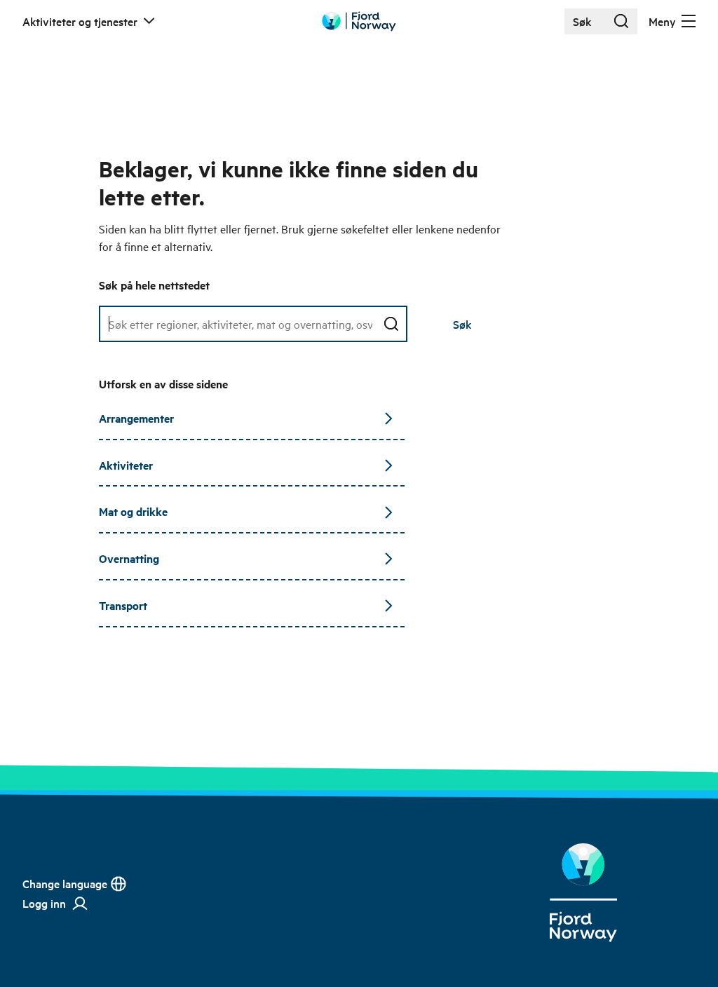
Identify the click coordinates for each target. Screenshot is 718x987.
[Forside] (583, 892)
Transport (123, 605)
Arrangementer (136, 418)
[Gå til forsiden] (359, 21)
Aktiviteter (126, 465)
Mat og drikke (133, 511)
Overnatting (129, 558)
